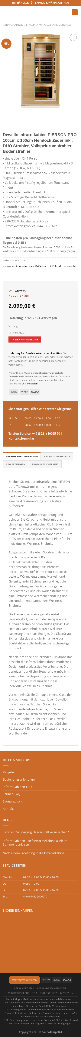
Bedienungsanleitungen (20, 779)
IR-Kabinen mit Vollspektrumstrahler (48, 24)
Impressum (67, 993)
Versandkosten (29, 383)
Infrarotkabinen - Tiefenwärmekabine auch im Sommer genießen (35, 842)
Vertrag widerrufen (24, 980)
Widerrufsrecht (19, 993)
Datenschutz (48, 993)
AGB (34, 993)
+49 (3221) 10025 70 (46, 433)
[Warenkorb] (75, 12)
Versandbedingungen (51, 988)
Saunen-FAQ (11, 794)
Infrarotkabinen (13, 24)
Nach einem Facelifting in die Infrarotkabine (33, 853)
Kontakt (8, 809)
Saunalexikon (12, 801)
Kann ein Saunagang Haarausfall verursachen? (36, 832)
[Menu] (5, 12)
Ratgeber (9, 772)
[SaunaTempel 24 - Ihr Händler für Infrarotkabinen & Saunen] (40, 12)
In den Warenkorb (24, 339)
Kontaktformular (21, 438)
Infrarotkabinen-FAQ (17, 787)
